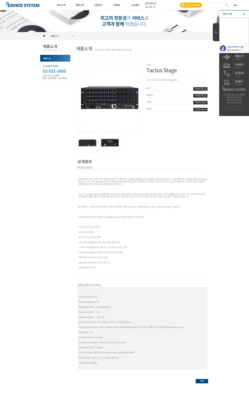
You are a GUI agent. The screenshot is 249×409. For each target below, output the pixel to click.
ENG (235, 5)
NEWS (117, 5)
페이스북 (227, 14)
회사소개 (61, 5)
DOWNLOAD (199, 89)
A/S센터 (135, 5)
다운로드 (98, 5)
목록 (202, 381)
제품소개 (80, 5)
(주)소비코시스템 (22, 5)
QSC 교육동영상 (193, 5)
